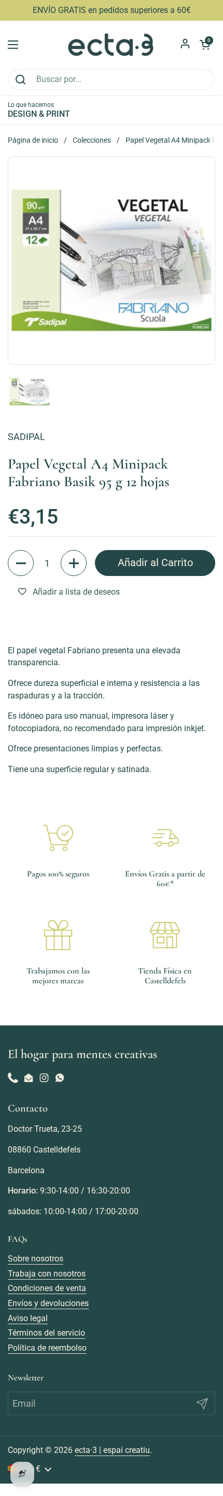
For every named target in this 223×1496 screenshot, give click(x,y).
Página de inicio (33, 140)
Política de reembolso (47, 1348)
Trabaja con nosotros (47, 1274)
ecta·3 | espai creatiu (112, 1450)
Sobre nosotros (35, 1259)
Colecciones (92, 140)
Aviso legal (28, 1318)
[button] (21, 563)
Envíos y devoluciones (48, 1303)
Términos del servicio (46, 1333)
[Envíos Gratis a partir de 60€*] (165, 838)
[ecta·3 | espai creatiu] (111, 44)
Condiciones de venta (47, 1288)
